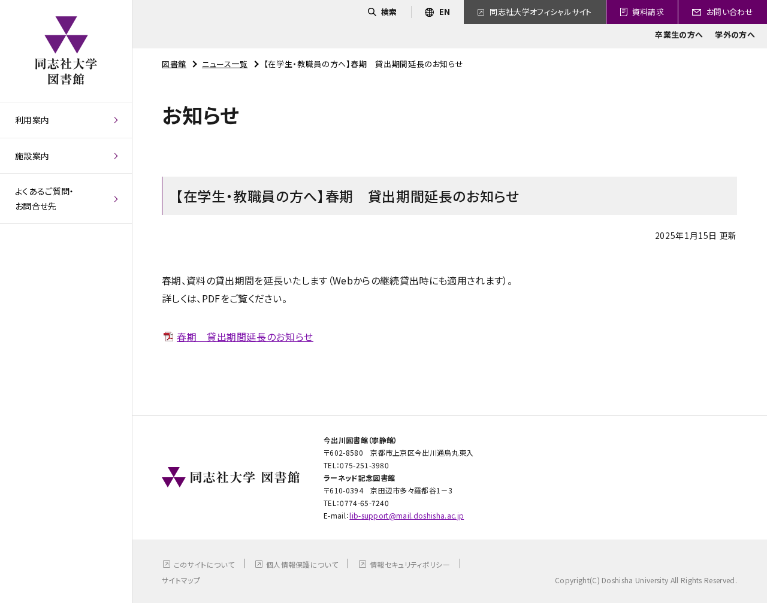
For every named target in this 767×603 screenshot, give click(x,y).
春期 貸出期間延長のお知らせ (245, 336)
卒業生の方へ (679, 34)
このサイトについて (204, 564)
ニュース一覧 (225, 63)
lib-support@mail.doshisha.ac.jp (406, 515)
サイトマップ (181, 580)
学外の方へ (735, 34)
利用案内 (32, 120)
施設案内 (32, 156)
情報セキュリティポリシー (410, 564)
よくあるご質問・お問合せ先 (44, 198)
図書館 (174, 63)
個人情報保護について (302, 564)
